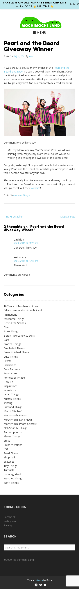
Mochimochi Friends (16, 415)
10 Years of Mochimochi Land (21, 306)
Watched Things (13, 478)
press (7, 440)
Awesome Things (21, 195)
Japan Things (11, 394)
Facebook (9, 517)
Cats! (7, 340)
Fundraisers (10, 373)
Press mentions (13, 445)
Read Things (11, 453)
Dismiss (74, 4)
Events (8, 361)
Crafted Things (12, 344)
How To (8, 382)
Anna (31, 56)
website (35, 188)
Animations (10, 314)
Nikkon (39, 580)
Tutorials (9, 470)
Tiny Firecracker (13, 216)
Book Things (11, 331)
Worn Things (11, 482)
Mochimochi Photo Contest (20, 424)
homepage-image (14, 377)
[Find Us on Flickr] (45, 585)
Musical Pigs (67, 216)
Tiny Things (10, 466)
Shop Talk (9, 457)
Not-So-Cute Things (15, 428)
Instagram (10, 521)
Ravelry (8, 525)
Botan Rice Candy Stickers (19, 335)
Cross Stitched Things (16, 352)
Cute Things (11, 356)
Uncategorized (12, 474)
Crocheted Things (14, 348)
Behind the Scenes (15, 323)
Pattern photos (13, 432)
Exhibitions (10, 365)
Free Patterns (12, 369)
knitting (8, 403)
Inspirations (10, 386)
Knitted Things (12, 398)
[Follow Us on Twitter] (40, 585)
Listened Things (13, 407)
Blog (6, 327)
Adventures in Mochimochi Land (23, 310)
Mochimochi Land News (18, 419)
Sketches (9, 461)
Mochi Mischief (13, 411)
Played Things (12, 436)
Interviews (10, 390)
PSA (6, 449)
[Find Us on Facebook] (36, 585)
